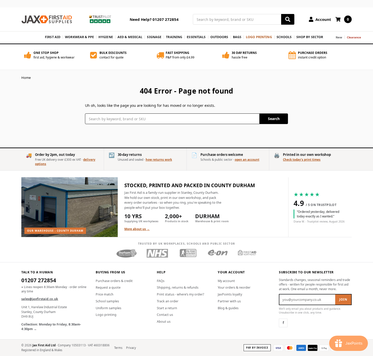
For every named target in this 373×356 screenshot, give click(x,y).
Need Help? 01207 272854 (154, 19)
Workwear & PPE (79, 37)
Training (174, 37)
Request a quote (108, 287)
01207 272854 (38, 281)
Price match (104, 294)
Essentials (196, 37)
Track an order (167, 301)
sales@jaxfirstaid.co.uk (39, 299)
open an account (247, 159)
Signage (154, 37)
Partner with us (229, 301)
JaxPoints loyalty (230, 294)
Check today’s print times (301, 159)
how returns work (159, 159)
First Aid (52, 37)
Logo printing (106, 315)
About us (164, 321)
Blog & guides (228, 308)
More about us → (137, 229)
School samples (107, 301)
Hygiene (105, 37)
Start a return (167, 308)
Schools (284, 37)
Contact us (165, 315)
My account (226, 281)
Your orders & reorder (234, 287)
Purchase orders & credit (114, 281)
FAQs (160, 281)
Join (343, 299)
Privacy (131, 348)
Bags (237, 37)
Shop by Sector (309, 37)
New (339, 37)
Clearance (354, 37)
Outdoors (219, 37)
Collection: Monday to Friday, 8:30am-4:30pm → (51, 326)
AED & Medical (130, 37)
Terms (118, 348)
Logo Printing (259, 37)
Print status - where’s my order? (180, 294)
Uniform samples (108, 308)
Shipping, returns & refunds (177, 287)
